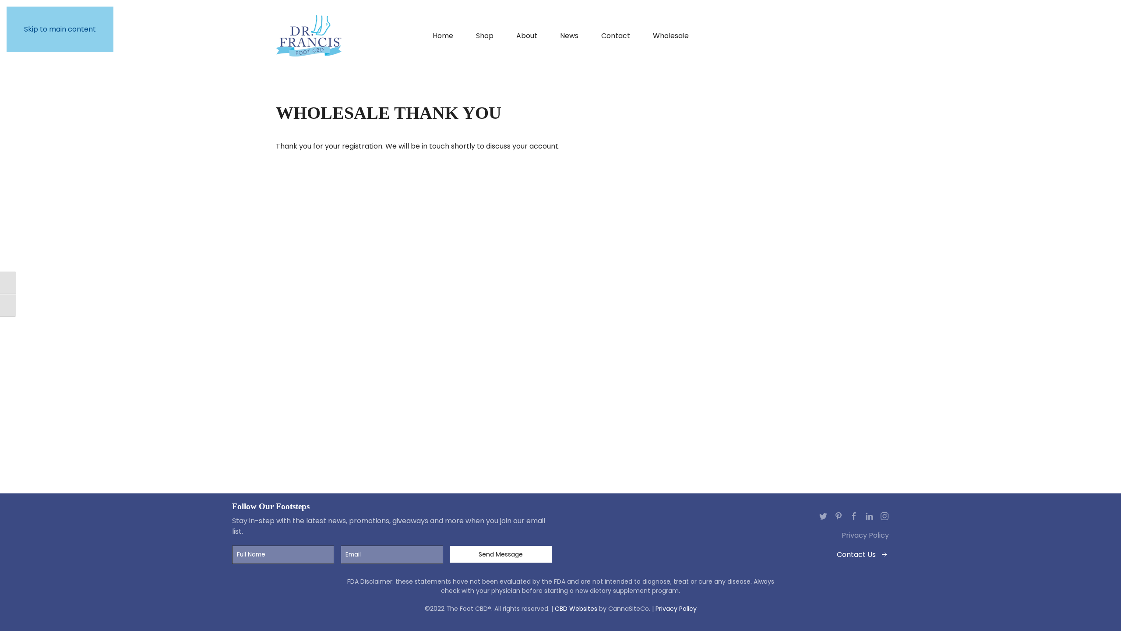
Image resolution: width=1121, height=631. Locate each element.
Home (443, 36)
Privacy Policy (865, 535)
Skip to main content (60, 29)
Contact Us (856, 554)
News (569, 36)
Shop (485, 36)
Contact (615, 36)
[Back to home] (309, 36)
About (526, 36)
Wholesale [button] (671, 36)
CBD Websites (576, 608)
